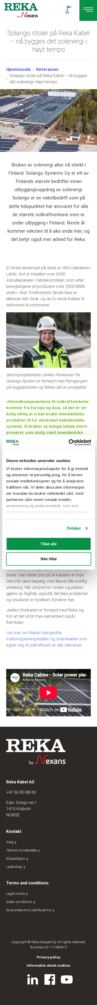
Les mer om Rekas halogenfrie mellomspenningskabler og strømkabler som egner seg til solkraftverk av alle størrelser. (46, 639)
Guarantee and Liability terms (29, 910)
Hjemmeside (18, 69)
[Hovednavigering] (88, 10)
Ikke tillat (49, 559)
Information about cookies (48, 965)
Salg (10, 842)
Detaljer (74, 528)
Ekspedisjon (16, 858)
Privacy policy (48, 957)
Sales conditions (19, 902)
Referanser (47, 69)
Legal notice (16, 893)
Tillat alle (49, 544)
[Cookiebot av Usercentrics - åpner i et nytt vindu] (69, 442)
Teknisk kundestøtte (22, 850)
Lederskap (14, 867)
